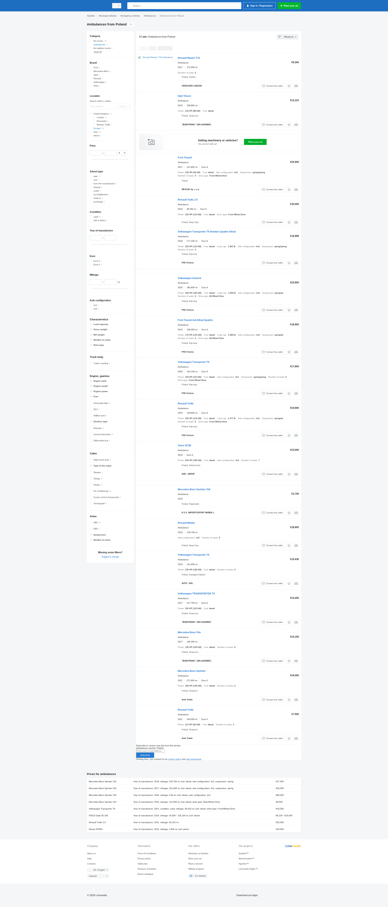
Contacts (91, 863)
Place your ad (255, 142)
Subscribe (145, 755)
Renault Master (186, 523)
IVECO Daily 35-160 (98, 815)
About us (91, 853)
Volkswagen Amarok (189, 278)
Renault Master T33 (189, 58)
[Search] (130, 6)
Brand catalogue (145, 874)
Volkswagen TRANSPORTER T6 (196, 593)
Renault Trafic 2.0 (188, 199)
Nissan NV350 (95, 829)
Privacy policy (144, 858)
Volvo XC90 (184, 445)
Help (89, 858)
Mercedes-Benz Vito (189, 632)
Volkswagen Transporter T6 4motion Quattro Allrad (207, 231)
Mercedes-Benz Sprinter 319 (102, 795)
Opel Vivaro (184, 96)
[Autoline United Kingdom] (97, 6)
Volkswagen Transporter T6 (193, 362)
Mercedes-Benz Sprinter (192, 671)
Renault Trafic (186, 403)
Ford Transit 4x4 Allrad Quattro (195, 320)
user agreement (193, 759)
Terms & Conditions (147, 853)
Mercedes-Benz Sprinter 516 (102, 788)
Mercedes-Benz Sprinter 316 (194, 489)
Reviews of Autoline (147, 869)
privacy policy (174, 759)
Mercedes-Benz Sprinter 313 (102, 802)
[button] (289, 86)
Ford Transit (185, 157)
